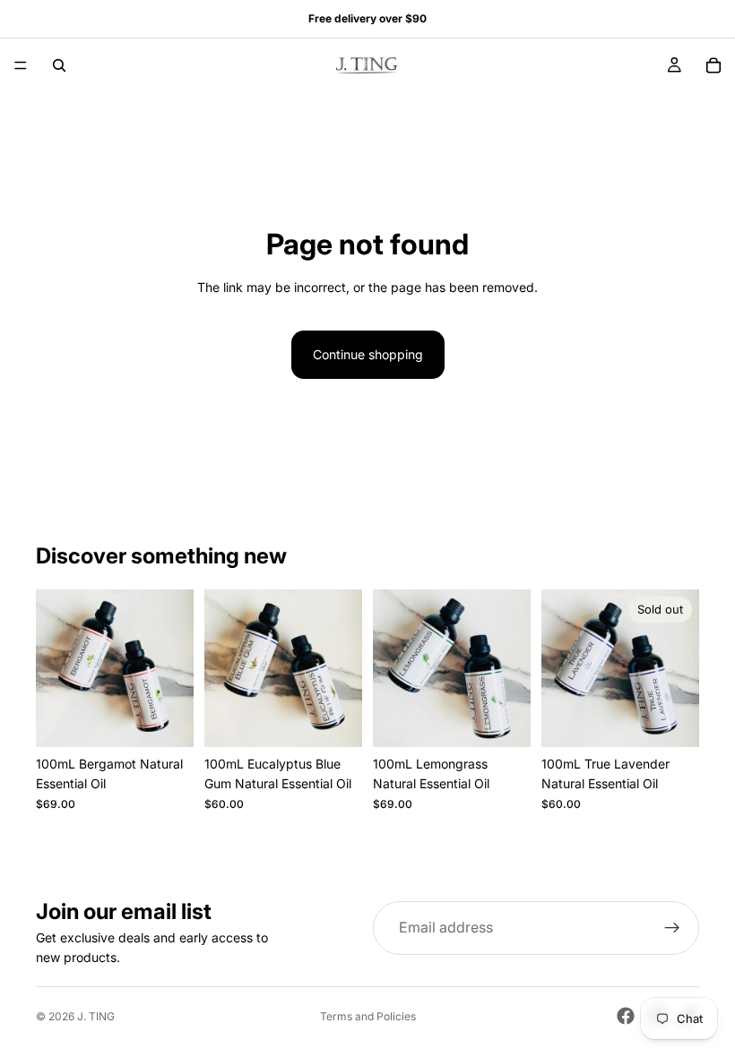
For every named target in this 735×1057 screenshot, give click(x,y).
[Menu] (20, 65)
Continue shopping (368, 354)
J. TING (96, 1016)
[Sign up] (672, 928)
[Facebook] (625, 1016)
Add (181, 718)
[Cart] (713, 65)
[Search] (59, 65)
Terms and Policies (368, 1016)
